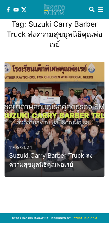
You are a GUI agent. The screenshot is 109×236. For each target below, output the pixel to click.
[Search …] (91, 10)
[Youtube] (16, 9)
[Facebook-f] (8, 9)
